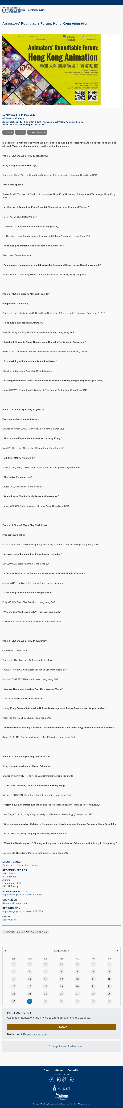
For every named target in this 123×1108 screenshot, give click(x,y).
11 (45, 979)
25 (45, 993)
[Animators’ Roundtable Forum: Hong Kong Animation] (61, 70)
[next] (117, 951)
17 (29, 986)
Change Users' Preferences (66, 1046)
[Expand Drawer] (107, 2)
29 (61, 964)
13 (77, 979)
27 (29, 964)
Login (63, 1026)
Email (22, 132)
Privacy (47, 1070)
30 (77, 964)
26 (13, 964)
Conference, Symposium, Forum (20, 865)
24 (29, 993)
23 (13, 993)
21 (93, 986)
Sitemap (59, 1070)
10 (29, 979)
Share (9, 132)
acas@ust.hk (9, 919)
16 (13, 986)
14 (93, 979)
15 (109, 979)
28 (45, 964)
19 (61, 986)
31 (93, 964)
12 (61, 979)
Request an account (35, 1034)
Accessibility (74, 1070)
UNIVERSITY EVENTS (37, 10)
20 (77, 986)
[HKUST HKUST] (13, 10)
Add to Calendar (39, 132)
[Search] (118, 2)
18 (45, 986)
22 (109, 986)
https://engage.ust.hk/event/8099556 (22, 894)
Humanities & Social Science (25, 932)
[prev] (6, 951)
